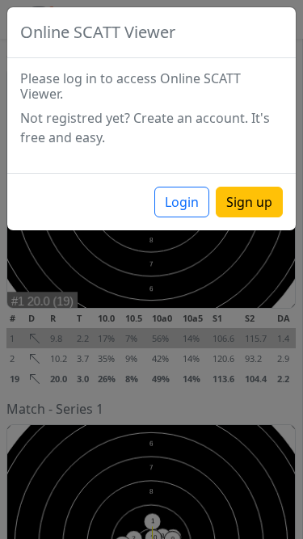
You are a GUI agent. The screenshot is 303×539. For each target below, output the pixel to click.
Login (182, 202)
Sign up (249, 202)
